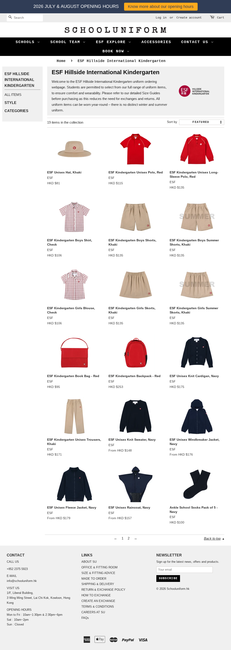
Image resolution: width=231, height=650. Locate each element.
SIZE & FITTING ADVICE (98, 573)
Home (61, 61)
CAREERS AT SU (93, 612)
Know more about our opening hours (161, 6)
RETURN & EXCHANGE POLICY (103, 589)
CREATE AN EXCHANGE (98, 601)
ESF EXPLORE (112, 42)
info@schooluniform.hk (22, 581)
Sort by (172, 122)
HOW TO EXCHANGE (96, 595)
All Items (13, 95)
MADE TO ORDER (93, 578)
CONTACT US (196, 42)
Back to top (212, 538)
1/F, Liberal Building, (20, 593)
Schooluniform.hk (178, 588)
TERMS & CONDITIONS (97, 606)
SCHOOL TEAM (66, 42)
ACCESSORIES (156, 42)
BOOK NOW (114, 51)
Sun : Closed (15, 624)
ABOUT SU (89, 561)
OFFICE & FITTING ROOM (99, 567)
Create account (189, 17)
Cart (220, 17)
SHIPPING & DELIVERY (97, 584)
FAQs (85, 618)
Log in (161, 17)
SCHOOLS (26, 42)
